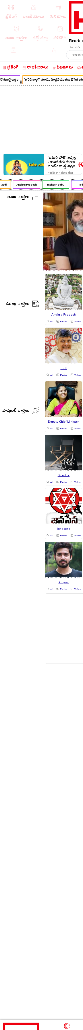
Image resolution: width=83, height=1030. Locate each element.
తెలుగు (74, 41)
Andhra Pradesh (25, 184)
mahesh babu (54, 184)
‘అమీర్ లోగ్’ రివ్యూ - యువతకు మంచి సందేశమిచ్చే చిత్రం (62, 162)
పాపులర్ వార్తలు (15, 411)
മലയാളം (74, 47)
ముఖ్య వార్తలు (17, 304)
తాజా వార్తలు (18, 197)
